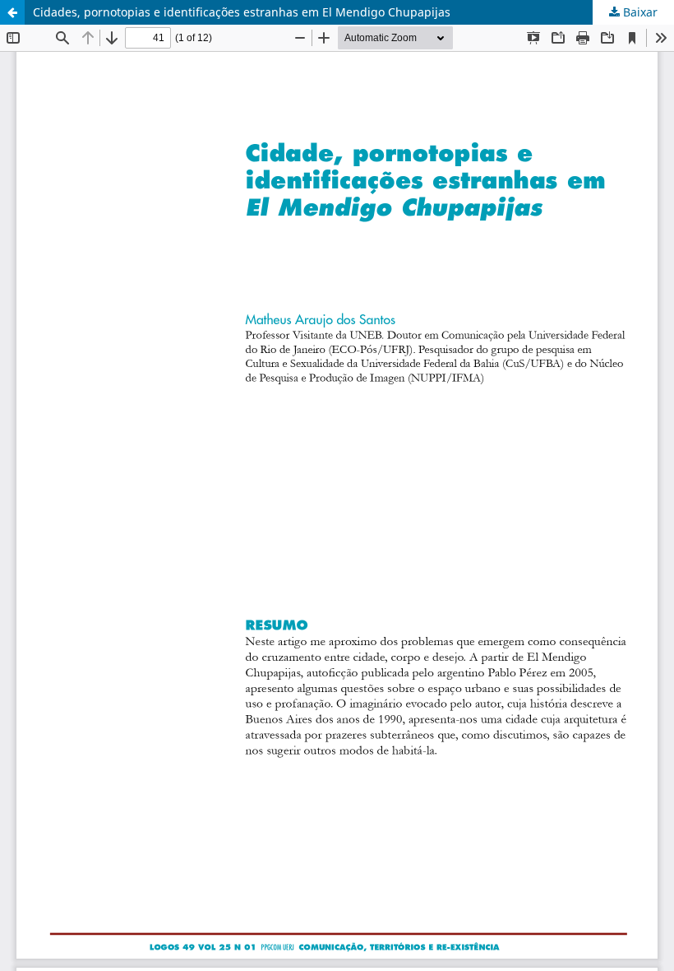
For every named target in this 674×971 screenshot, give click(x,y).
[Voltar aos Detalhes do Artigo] (12, 12)
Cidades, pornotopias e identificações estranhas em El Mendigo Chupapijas (241, 12)
